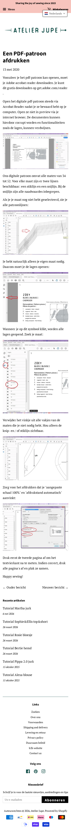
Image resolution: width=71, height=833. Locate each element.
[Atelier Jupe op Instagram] (43, 772)
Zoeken (35, 712)
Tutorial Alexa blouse (17, 675)
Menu (11, 9)
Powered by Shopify (56, 811)
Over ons (35, 717)
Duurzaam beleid (35, 742)
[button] (55, 13)
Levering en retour (35, 732)
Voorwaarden (35, 722)
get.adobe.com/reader (52, 88)
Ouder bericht (16, 587)
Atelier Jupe (37, 811)
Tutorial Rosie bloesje (17, 635)
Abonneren (55, 800)
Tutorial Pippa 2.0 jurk (18, 661)
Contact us (35, 753)
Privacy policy (35, 737)
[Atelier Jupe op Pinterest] (36, 772)
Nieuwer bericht (53, 587)
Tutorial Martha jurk (17, 608)
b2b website (35, 748)
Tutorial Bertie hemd (17, 648)
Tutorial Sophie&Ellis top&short (25, 621)
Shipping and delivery (35, 727)
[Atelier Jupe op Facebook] (28, 772)
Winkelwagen (60, 9)
